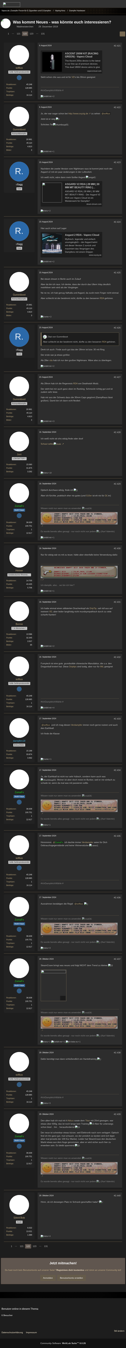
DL (106, 495)
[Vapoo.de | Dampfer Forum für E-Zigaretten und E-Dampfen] (11, 5)
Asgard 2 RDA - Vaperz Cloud (82, 235)
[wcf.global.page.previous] (3, 34)
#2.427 (117, 377)
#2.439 (117, 1114)
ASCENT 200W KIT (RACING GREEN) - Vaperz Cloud (81, 55)
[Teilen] (122, 34)
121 (18, 33)
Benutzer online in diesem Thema (20, 1309)
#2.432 (117, 657)
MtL (102, 666)
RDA (102, 298)
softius (107, 113)
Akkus (71, 1120)
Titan (87, 1120)
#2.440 (117, 1195)
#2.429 (117, 484)
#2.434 (117, 770)
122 (25, 33)
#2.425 (117, 272)
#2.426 (117, 327)
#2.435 (117, 836)
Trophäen (10, 91)
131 (43, 33)
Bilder (8, 150)
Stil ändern (119, 1331)
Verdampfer (76, 725)
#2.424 (117, 222)
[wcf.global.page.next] (49, 34)
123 (31, 33)
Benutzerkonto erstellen (71, 1278)
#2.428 (117, 432)
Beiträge (9, 95)
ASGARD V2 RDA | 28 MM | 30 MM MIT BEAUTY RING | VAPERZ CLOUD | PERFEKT (82, 186)
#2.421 (117, 45)
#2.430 (117, 548)
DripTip (93, 608)
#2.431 (117, 602)
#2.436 (117, 897)
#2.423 (117, 162)
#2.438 (117, 1052)
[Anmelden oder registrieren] (114, 4)
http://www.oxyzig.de (78, 113)
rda (51, 360)
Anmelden (48, 1278)
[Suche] (107, 4)
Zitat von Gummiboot (57, 336)
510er (89, 495)
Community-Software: (63, 1343)
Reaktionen (11, 84)
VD (73, 77)
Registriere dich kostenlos (70, 1270)
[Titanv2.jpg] (53, 985)
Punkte (9, 88)
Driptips (73, 666)
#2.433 (117, 718)
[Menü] (122, 4)
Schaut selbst (47, 444)
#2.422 (117, 107)
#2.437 (117, 959)
